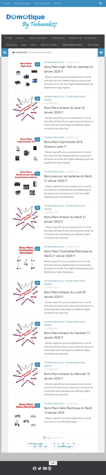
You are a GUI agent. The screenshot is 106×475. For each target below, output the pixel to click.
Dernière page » (65, 446)
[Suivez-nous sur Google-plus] (49, 468)
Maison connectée (37, 38)
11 (68, 443)
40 (45, 446)
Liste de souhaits (42, 3)
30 (40, 446)
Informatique (11, 45)
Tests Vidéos (93, 45)
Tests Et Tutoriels (49, 45)
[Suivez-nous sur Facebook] (35, 468)
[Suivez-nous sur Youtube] (45, 468)
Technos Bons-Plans (72, 45)
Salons (34, 45)
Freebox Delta (58, 38)
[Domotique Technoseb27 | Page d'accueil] (33, 20)
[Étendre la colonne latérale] (4, 52)
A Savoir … (20, 38)
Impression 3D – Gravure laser (82, 38)
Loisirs (24, 45)
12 (73, 443)
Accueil (6, 3)
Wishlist (57, 3)
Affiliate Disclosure (22, 3)
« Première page (35, 443)
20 (35, 446)
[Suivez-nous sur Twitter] (40, 468)
